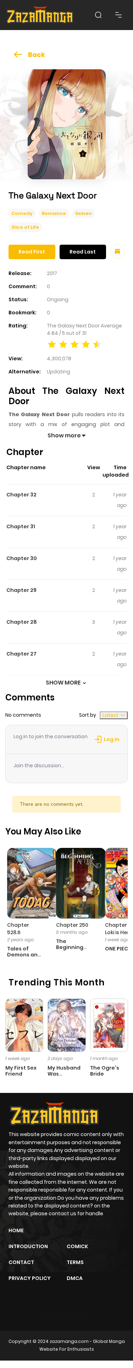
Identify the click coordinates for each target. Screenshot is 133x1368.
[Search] (98, 15)
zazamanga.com (69, 1341)
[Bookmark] (117, 252)
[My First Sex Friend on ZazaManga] (24, 1024)
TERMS (75, 1262)
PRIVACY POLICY (30, 1278)
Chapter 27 (21, 653)
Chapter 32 (21, 494)
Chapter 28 (21, 621)
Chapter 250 (72, 925)
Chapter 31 (20, 526)
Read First (31, 251)
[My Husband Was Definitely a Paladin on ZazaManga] (66, 1024)
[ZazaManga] (40, 15)
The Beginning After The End (74, 947)
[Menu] (118, 14)
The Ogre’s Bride (104, 1070)
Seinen (83, 213)
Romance (54, 213)
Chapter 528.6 (18, 928)
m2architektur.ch (66, 1314)
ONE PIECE (118, 948)
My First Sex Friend (21, 1070)
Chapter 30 (21, 558)
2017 (52, 273)
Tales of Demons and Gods (24, 954)
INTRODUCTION (28, 1246)
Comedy (22, 213)
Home (16, 1230)
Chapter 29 (21, 590)
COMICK (77, 1246)
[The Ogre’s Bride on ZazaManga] (109, 1024)
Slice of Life (25, 227)
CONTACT (21, 1262)
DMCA (75, 1278)
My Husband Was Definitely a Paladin (64, 1076)
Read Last (83, 251)
